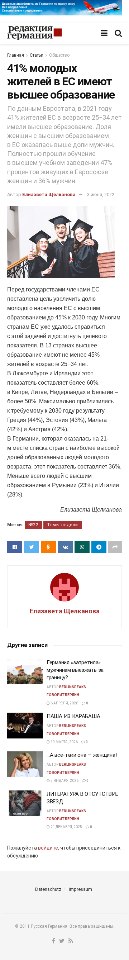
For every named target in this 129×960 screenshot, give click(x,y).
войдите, (48, 848)
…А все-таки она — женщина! (81, 755)
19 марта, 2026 (64, 742)
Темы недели (62, 524)
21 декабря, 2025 (66, 827)
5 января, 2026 (64, 781)
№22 (33, 524)
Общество (59, 55)
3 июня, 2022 (100, 194)
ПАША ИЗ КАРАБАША (73, 716)
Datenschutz (48, 889)
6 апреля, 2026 (64, 703)
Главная (15, 55)
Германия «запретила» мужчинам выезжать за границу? (75, 670)
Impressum (80, 889)
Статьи (36, 55)
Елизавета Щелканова (49, 194)
